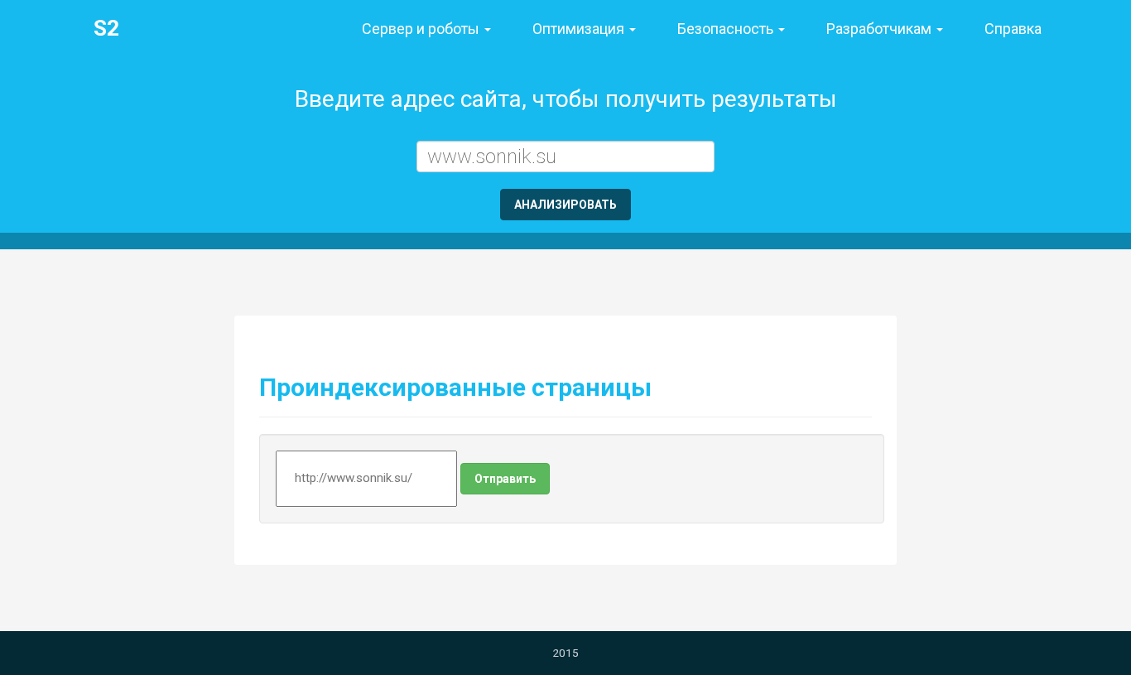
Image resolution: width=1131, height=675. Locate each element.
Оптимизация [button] (580, 28)
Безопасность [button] (727, 28)
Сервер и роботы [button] (422, 28)
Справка (1013, 28)
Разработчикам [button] (880, 28)
